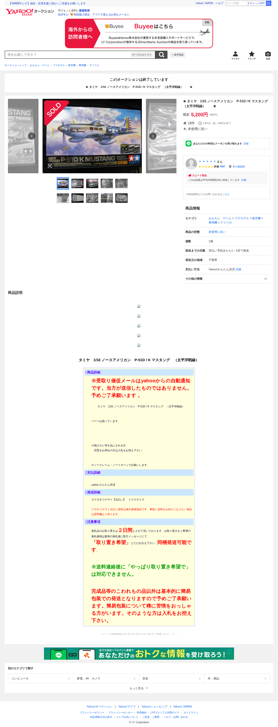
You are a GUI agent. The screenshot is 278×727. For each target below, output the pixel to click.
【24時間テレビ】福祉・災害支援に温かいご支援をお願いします (47, 3)
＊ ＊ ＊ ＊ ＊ (207, 161)
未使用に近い (217, 231)
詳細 (246, 143)
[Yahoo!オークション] (30, 10)
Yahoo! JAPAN (204, 3)
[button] (226, 278)
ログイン (63, 14)
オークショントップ (16, 65)
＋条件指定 (178, 54)
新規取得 (84, 10)
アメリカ (94, 65)
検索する (161, 55)
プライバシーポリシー (92, 712)
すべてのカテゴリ (142, 54)
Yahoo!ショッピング (154, 706)
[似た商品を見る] (50, 166)
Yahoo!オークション (99, 706)
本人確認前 (239, 166)
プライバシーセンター (120, 712)
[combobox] (68, 54)
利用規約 (142, 712)
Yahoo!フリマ (127, 706)
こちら (226, 194)
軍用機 (82, 65)
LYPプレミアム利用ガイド (165, 712)
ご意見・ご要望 (150, 717)
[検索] (268, 3)
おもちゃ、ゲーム (39, 65)
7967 (222, 166)
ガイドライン (191, 712)
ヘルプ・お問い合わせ (175, 717)
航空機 (72, 65)
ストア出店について (127, 717)
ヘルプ (219, 3)
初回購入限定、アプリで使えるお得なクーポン (101, 14)
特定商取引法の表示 (101, 717)
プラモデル (59, 65)
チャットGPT (257, 3)
